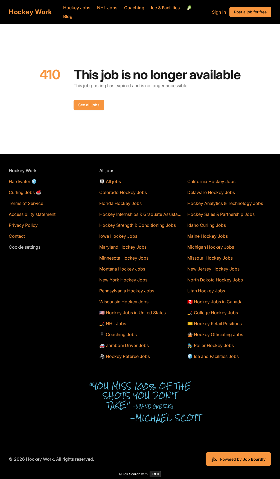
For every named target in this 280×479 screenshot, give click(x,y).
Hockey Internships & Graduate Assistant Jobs (141, 214)
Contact (17, 236)
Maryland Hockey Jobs (123, 247)
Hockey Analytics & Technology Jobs (225, 203)
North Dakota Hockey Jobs (215, 280)
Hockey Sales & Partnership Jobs (221, 214)
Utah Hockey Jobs (206, 290)
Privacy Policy (23, 225)
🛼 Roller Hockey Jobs (210, 345)
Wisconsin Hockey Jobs (123, 301)
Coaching (134, 7)
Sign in (219, 12)
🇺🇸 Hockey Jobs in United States (132, 312)
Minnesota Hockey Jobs (123, 258)
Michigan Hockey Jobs (210, 247)
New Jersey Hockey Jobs (213, 269)
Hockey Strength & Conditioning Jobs (137, 225)
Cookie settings (24, 247)
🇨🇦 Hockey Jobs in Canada (215, 301)
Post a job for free (250, 12)
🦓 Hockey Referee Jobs (124, 356)
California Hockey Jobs (211, 181)
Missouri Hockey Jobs (210, 258)
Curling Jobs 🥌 (25, 192)
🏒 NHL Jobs (112, 323)
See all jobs (89, 104)
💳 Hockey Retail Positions (214, 323)
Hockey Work (30, 12)
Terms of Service (26, 203)
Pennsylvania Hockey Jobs (126, 290)
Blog (67, 16)
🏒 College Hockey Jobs (212, 312)
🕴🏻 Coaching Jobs (118, 334)
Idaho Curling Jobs (206, 225)
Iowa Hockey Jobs (118, 236)
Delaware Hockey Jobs (211, 192)
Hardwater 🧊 (23, 181)
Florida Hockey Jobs (120, 203)
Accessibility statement (32, 214)
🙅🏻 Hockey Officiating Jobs (215, 334)
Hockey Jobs (77, 7)
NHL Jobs (107, 7)
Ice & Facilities (165, 7)
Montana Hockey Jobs (122, 269)
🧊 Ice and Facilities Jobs (213, 356)
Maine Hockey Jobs (207, 236)
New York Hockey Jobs (123, 280)
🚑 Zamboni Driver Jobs (124, 345)
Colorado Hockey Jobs (123, 192)
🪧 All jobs (110, 181)
